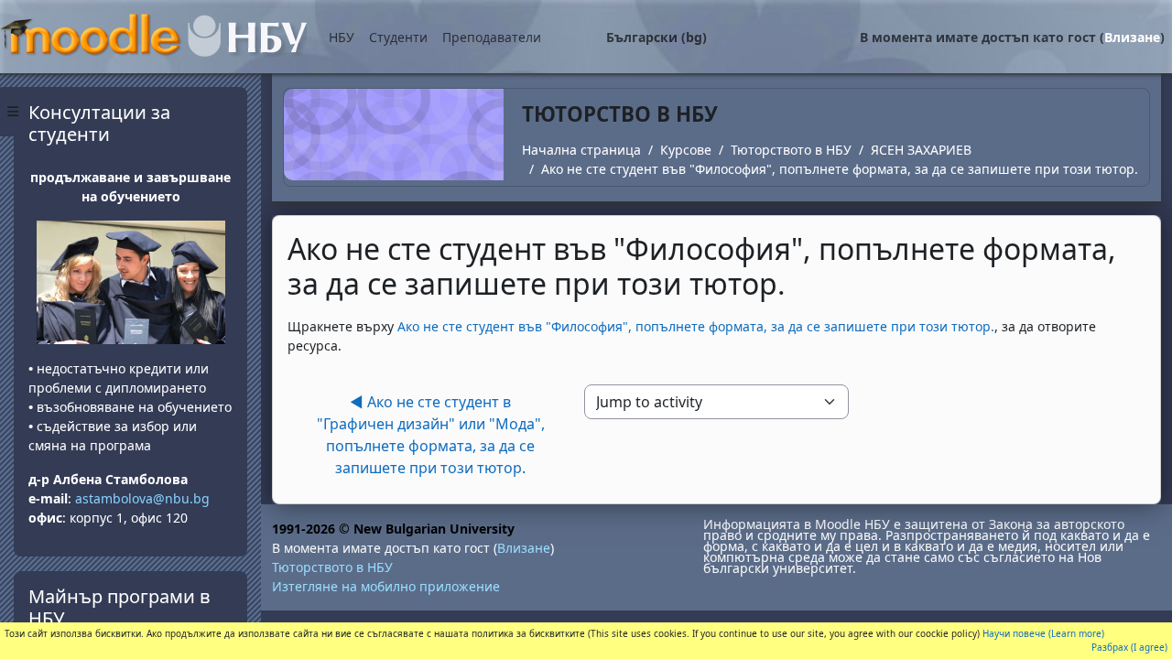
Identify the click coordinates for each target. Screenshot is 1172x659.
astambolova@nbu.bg (144, 498)
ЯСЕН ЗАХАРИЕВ (921, 149)
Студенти (398, 37)
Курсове (685, 149)
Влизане (1132, 37)
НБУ (341, 37)
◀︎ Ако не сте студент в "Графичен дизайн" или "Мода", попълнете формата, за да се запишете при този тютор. (431, 435)
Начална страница (581, 149)
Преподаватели (491, 37)
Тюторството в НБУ (791, 149)
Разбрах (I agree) (1129, 647)
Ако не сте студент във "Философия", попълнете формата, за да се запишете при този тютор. (839, 169)
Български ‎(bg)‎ (656, 37)
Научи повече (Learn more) (1043, 633)
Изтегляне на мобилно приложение (386, 586)
